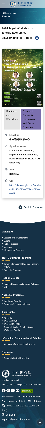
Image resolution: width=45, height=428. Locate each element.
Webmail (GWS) (11, 321)
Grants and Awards (12, 301)
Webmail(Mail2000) (12, 324)
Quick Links (8, 312)
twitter (8, 391)
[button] (3, 4)
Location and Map (10, 380)
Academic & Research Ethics (17, 304)
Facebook (4, 391)
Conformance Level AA (27, 391)
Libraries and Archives (14, 250)
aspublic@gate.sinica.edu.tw (16, 419)
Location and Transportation (16, 238)
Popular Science (10, 278)
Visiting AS (8, 231)
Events (7, 241)
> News (13, 13)
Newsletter (7, 352)
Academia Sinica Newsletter (16, 358)
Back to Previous (33, 207)
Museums (8, 247)
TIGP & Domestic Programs (16, 258)
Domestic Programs (12, 270)
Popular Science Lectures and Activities (21, 284)
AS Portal (8, 318)
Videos (7, 287)
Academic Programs (13, 295)
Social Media (35, 384)
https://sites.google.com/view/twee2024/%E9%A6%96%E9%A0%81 (25, 189)
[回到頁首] (40, 422)
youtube (18, 391)
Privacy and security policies (14, 384)
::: (1, 225)
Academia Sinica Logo (21, 4)
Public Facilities (11, 244)
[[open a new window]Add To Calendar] (37, 38)
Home (6, 13)
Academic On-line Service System (19, 327)
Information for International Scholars (22, 338)
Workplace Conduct (12, 330)
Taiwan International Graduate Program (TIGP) (21, 265)
